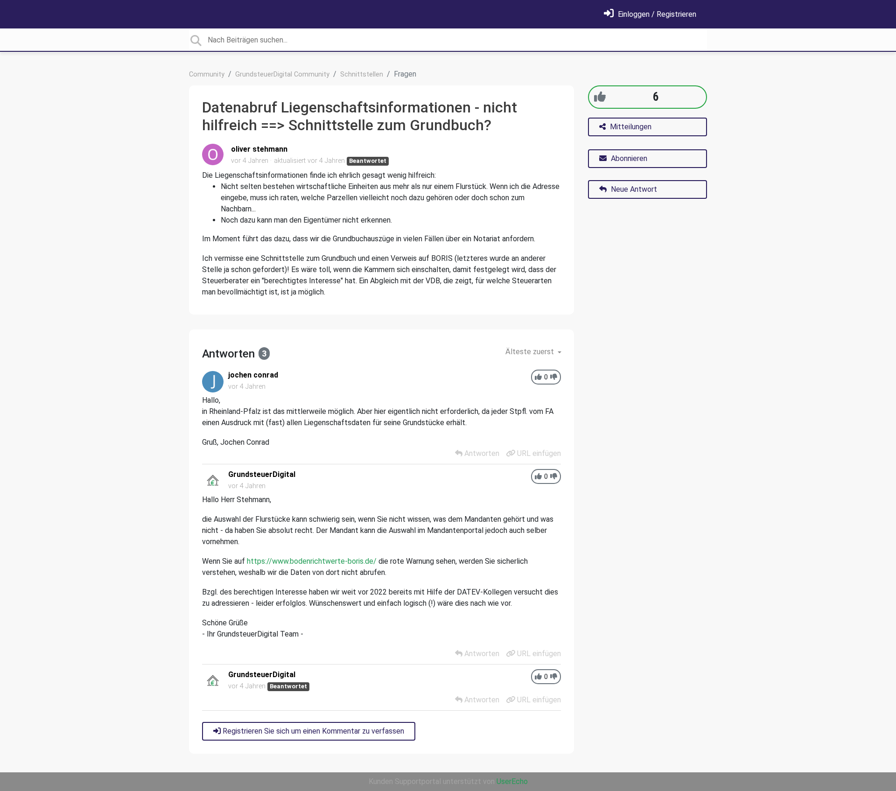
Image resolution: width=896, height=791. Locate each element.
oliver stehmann (259, 149)
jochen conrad (253, 375)
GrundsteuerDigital (261, 474)
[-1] (553, 377)
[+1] (600, 97)
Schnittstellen (361, 74)
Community (206, 74)
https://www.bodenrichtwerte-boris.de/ (312, 561)
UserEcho (512, 781)
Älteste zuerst (530, 351)
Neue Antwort (633, 189)
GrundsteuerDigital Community (282, 74)
